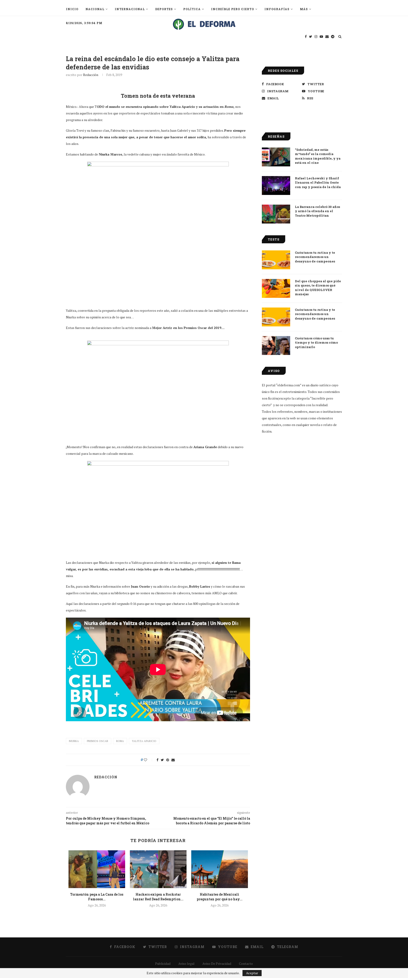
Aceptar (252, 973)
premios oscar (97, 741)
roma (120, 741)
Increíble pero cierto (232, 9)
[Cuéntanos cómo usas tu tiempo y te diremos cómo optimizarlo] (276, 345)
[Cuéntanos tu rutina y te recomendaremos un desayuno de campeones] (276, 259)
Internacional (130, 9)
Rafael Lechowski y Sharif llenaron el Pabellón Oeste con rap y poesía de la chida (318, 182)
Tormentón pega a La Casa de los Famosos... (96, 896)
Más (304, 9)
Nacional (94, 9)
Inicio (72, 9)
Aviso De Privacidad (216, 963)
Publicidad (162, 963)
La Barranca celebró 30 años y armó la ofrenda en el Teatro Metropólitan (317, 211)
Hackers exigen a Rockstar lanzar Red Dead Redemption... (158, 896)
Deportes (164, 9)
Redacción (90, 74)
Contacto (246, 963)
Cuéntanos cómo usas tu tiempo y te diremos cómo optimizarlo (316, 342)
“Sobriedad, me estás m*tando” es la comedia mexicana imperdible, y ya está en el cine (317, 156)
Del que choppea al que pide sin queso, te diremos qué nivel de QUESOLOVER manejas (318, 287)
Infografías (276, 9)
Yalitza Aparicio (144, 741)
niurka (74, 741)
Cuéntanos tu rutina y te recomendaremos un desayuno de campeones (315, 256)
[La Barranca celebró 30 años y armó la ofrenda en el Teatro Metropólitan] (276, 214)
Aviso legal (186, 963)
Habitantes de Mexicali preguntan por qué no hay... (219, 896)
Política (192, 9)
